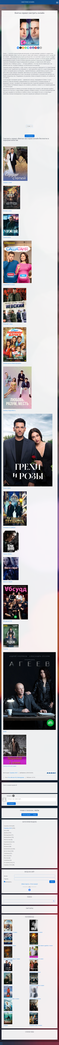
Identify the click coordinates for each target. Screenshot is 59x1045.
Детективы (7, 851)
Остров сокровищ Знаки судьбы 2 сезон (41, 945)
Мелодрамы (20, 777)
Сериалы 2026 (8, 865)
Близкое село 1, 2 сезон (10, 932)
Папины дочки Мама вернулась (12, 363)
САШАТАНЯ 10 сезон (9, 284)
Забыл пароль (25, 884)
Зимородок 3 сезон (35, 972)
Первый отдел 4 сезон (36, 1025)
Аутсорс (6, 985)
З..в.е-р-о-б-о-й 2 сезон (9, 766)
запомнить (8, 882)
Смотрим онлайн (27, 2)
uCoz (1, 1042)
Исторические (8, 862)
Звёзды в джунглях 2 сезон (11, 998)
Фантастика (7, 839)
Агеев (4, 731)
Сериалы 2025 (14, 772)
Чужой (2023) (7, 237)
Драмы (6, 832)
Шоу (5, 830)
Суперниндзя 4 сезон (10, 945)
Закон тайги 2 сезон (35, 998)
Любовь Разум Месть (9, 410)
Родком (5, 649)
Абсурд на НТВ (7, 621)
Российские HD (12, 777)
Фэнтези (6, 858)
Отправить (11, 803)
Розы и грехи (7, 488)
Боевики (6, 846)
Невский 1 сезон (8, 324)
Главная (4, 8)
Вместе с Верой (7, 581)
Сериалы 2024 (8, 826)
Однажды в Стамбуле (9, 527)
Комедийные (7, 837)
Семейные (7, 860)
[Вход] (13, 796)
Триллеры (7, 853)
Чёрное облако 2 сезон (36, 932)
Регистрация (26, 814)
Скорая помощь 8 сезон (36, 959)
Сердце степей (7, 182)
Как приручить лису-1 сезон (12, 959)
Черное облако (7, 554)
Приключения (8, 842)
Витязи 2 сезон (7, 210)
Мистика (6, 855)
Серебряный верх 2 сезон (37, 985)
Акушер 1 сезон (8, 1012)
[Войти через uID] (29, 890)
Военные (6, 844)
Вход (34, 814)
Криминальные (8, 848)
